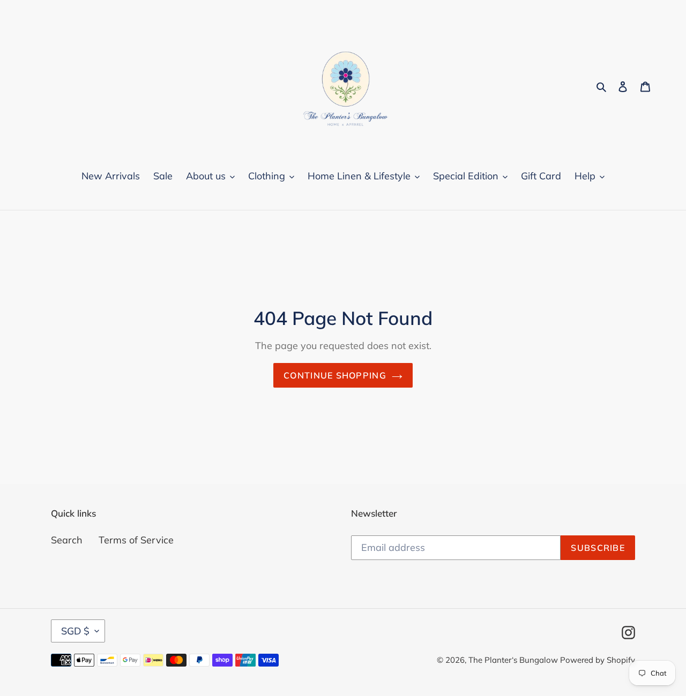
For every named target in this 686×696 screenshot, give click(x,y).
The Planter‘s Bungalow (514, 660)
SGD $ (75, 631)
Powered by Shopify (597, 660)
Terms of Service (136, 540)
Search (67, 540)
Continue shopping (335, 375)
